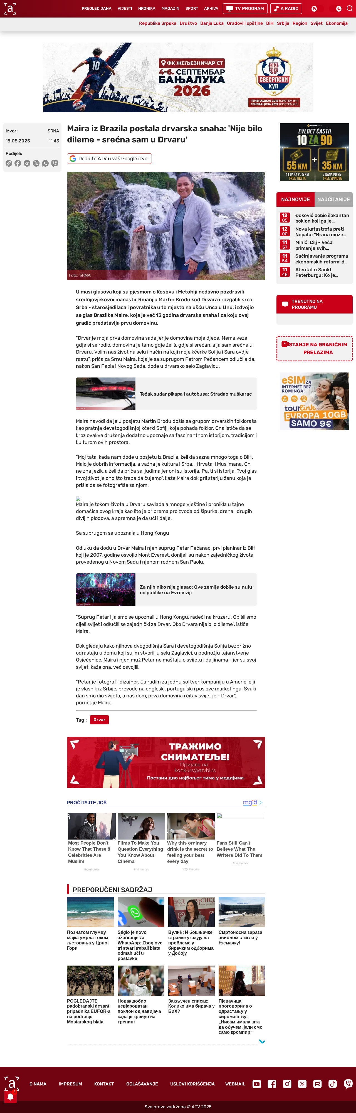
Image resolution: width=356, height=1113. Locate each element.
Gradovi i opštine (245, 23)
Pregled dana (97, 8)
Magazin (170, 8)
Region (300, 23)
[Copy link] (9, 163)
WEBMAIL (235, 1084)
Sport (192, 8)
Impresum (70, 1084)
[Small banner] (314, 152)
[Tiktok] (332, 1084)
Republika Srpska (157, 23)
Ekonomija (337, 23)
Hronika (146, 8)
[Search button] (350, 8)
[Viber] (348, 1084)
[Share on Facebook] (17, 163)
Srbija (283, 23)
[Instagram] (287, 1084)
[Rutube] (317, 1084)
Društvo (188, 23)
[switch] (317, 8)
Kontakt (104, 1084)
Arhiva (211, 8)
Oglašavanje (142, 1084)
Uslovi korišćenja (192, 1084)
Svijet (317, 23)
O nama (37, 1084)
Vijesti (125, 8)
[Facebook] (272, 1084)
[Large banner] (178, 77)
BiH (270, 23)
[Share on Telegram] (27, 163)
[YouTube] (257, 1084)
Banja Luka (212, 23)
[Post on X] (36, 163)
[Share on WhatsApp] (45, 163)
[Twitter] (302, 1084)
